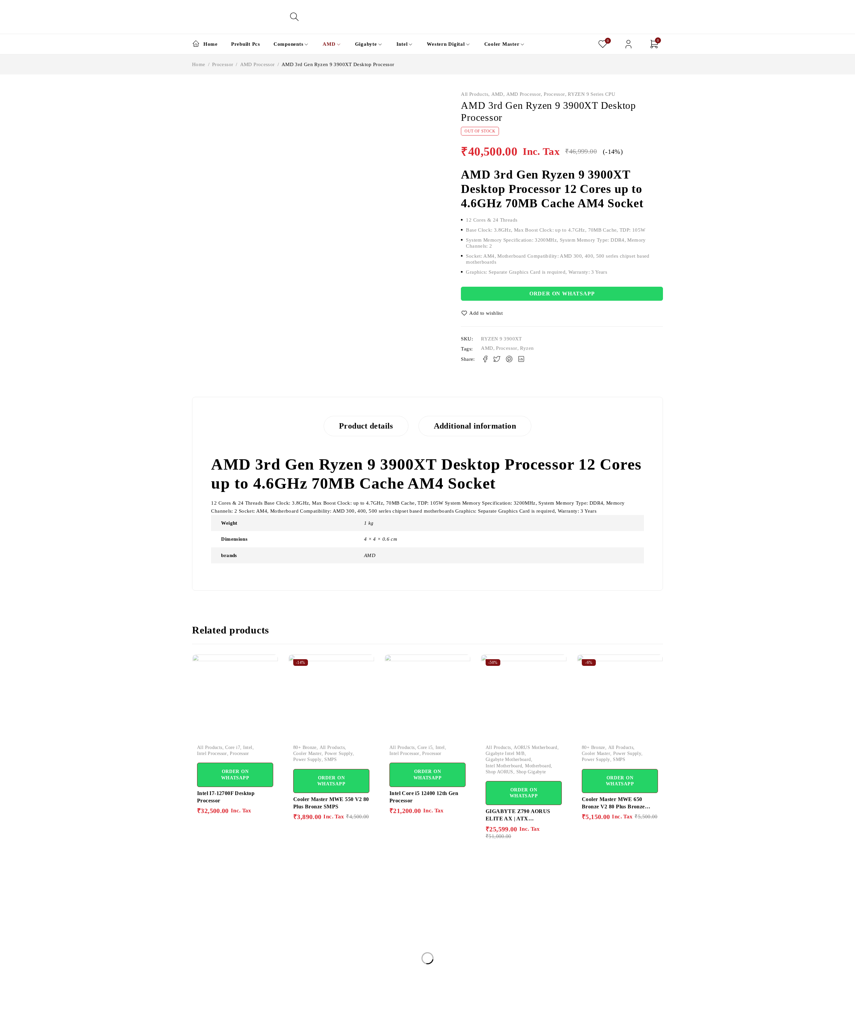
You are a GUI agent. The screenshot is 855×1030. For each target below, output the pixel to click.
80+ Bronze (305, 747)
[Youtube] (241, 1020)
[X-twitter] (211, 1020)
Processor (222, 64)
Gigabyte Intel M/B (505, 753)
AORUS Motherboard (535, 747)
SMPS (330, 759)
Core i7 (232, 747)
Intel (247, 747)
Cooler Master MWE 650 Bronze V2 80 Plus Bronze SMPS (613, 806)
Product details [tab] (366, 426)
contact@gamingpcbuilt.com (223, 979)
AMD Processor (257, 64)
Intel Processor (212, 753)
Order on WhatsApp (562, 293)
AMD (497, 94)
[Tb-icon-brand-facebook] (196, 1020)
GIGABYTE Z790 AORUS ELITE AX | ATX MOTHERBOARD (518, 818)
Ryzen (527, 348)
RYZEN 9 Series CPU (591, 94)
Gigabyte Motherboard (508, 759)
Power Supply (339, 753)
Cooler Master (307, 753)
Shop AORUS (499, 771)
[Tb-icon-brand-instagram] (226, 1020)
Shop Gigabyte (531, 771)
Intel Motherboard (504, 765)
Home (198, 64)
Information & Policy (415, 910)
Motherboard (538, 765)
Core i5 (425, 747)
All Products (474, 94)
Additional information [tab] (475, 426)
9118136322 (206, 995)
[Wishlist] (482, 313)
